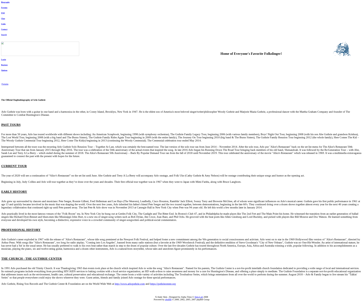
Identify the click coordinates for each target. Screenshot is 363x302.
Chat (3, 18)
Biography (5, 2)
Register (4, 65)
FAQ (3, 13)
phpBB (168, 299)
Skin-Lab (199, 297)
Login (3, 59)
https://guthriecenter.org (163, 283)
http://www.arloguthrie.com (130, 283)
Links (3, 24)
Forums (4, 8)
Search (4, 35)
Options (4, 70)
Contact (4, 29)
